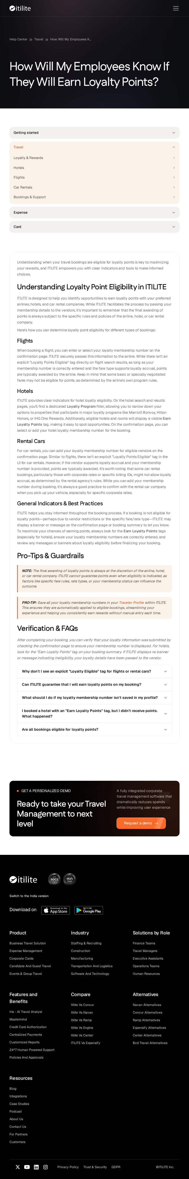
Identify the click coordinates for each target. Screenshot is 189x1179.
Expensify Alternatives (149, 1028)
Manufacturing (82, 958)
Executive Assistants (148, 958)
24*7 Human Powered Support (31, 1050)
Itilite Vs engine (82, 1028)
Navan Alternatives (147, 1005)
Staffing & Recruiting (86, 943)
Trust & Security (95, 1167)
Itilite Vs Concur (82, 1005)
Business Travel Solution (27, 943)
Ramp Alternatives (146, 1020)
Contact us (17, 1127)
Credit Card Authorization (28, 1027)
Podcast (15, 1111)
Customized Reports (24, 1042)
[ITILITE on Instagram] (45, 1167)
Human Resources (146, 974)
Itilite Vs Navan (82, 1012)
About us (16, 1119)
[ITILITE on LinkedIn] (36, 1167)
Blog (12, 1088)
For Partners (18, 1134)
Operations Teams (146, 966)
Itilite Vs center (82, 1035)
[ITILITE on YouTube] (27, 1167)
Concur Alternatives (147, 1012)
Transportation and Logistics (91, 966)
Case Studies (19, 1104)
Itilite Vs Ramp (81, 1020)
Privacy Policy (68, 1167)
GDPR (116, 1167)
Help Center (18, 39)
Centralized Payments (25, 1034)
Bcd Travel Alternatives (150, 1043)
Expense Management (25, 951)
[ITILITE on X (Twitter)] (18, 1167)
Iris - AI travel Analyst (25, 1012)
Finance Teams (144, 943)
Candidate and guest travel (30, 966)
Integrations (18, 1096)
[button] (175, 8)
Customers (17, 1142)
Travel (38, 39)
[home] (20, 8)
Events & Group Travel (25, 974)
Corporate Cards (21, 958)
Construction (80, 951)
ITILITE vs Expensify (85, 1043)
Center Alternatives (147, 1035)
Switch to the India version (29, 896)
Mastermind (18, 1019)
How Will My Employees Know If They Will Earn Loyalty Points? (71, 39)
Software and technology (90, 974)
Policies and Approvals (26, 1057)
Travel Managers (145, 951)
